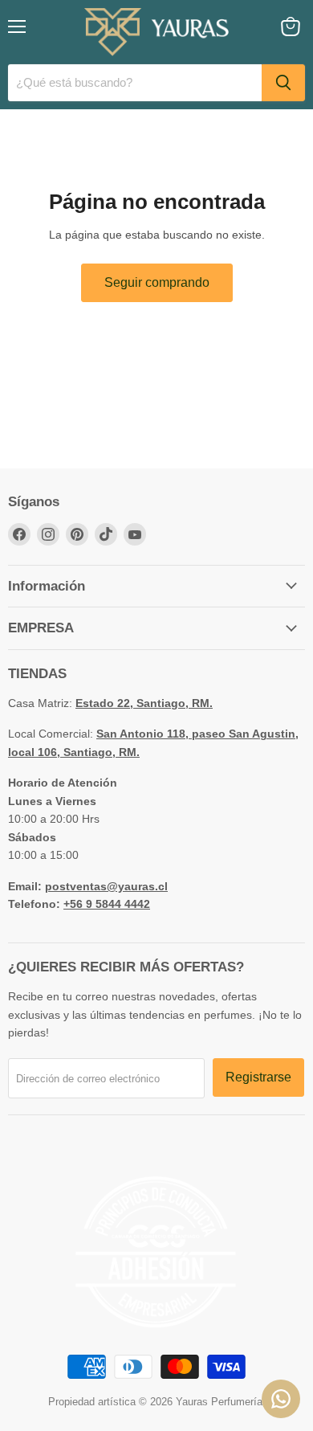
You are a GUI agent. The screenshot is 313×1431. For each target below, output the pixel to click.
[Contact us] (281, 1399)
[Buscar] (283, 82)
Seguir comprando (156, 282)
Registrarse (258, 1077)
